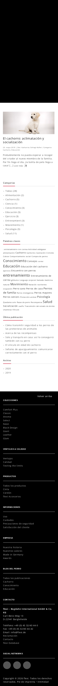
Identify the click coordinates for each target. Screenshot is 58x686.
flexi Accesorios (12, 496)
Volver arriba (44, 396)
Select (6, 420)
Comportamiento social (20, 256)
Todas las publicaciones (16, 578)
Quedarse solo (9, 302)
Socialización (10, 305)
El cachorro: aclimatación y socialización (23, 140)
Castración (41, 253)
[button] (51, 4)
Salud (8, 233)
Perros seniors (11, 296)
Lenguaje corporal (28, 280)
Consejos (32, 261)
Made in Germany (13, 554)
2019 (8, 372)
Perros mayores (43, 292)
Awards (7, 558)
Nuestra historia (12, 547)
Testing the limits (13, 465)
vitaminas (7, 310)
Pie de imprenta (26, 681)
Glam (6, 438)
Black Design (10, 427)
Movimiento (19, 284)
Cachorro (16, 80)
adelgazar (41, 249)
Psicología (25, 80)
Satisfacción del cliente (16, 527)
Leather (7, 434)
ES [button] (44, 4)
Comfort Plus (10, 409)
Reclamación (10, 635)
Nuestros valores (12, 550)
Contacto (8, 639)
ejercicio (7, 271)
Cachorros (31, 253)
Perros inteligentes (25, 293)
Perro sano (19, 288)
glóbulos (15, 280)
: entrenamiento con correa (15, 249)
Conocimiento (13, 207)
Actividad (32, 249)
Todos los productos (14, 485)
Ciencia (9, 203)
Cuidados (8, 520)
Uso (5, 516)
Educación (15, 150)
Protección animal (28, 297)
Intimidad (43, 681)
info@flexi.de (18, 632)
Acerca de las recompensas (21, 333)
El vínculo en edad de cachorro (26, 72)
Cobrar (6, 256)
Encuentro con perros (23, 270)
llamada (40, 280)
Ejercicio (10, 216)
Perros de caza (34, 288)
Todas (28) (11, 190)
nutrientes (42, 285)
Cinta (6, 489)
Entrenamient (13, 220)
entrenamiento (16, 275)
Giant (6, 431)
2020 (8, 368)
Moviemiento (12, 224)
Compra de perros (40, 256)
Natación (33, 285)
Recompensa (36, 302)
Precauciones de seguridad (18, 523)
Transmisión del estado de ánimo (40, 306)
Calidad (7, 462)
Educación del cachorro (34, 266)
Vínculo (16, 310)
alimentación (9, 253)
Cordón (7, 492)
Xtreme (7, 416)
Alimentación (12, 195)
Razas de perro (23, 302)
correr (40, 261)
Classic (7, 413)
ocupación (7, 289)
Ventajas (8, 458)
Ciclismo (50, 253)
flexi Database (11, 642)
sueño (21, 306)
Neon (6, 423)
